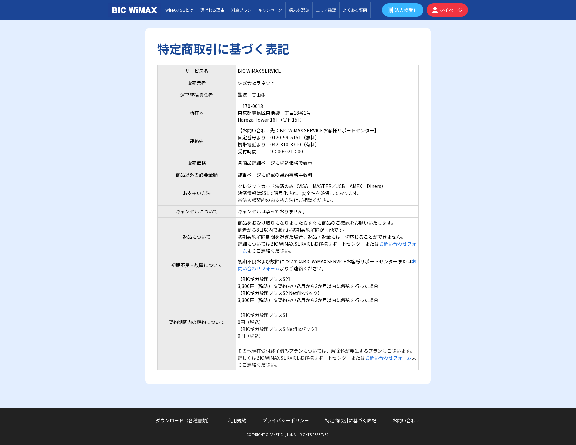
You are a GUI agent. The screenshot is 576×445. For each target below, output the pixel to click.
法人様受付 (406, 10)
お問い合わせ (406, 420)
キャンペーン (270, 10)
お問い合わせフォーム (388, 357)
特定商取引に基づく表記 (350, 420)
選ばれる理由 (212, 10)
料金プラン (241, 10)
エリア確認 (326, 10)
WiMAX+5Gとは (179, 10)
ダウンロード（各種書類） (184, 420)
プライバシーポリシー (285, 420)
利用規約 (237, 420)
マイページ (451, 10)
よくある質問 (355, 10)
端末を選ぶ (299, 10)
